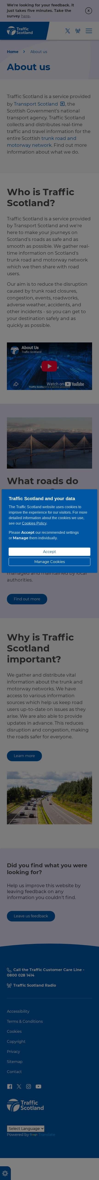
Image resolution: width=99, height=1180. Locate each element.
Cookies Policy (34, 523)
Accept (49, 551)
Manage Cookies (49, 561)
